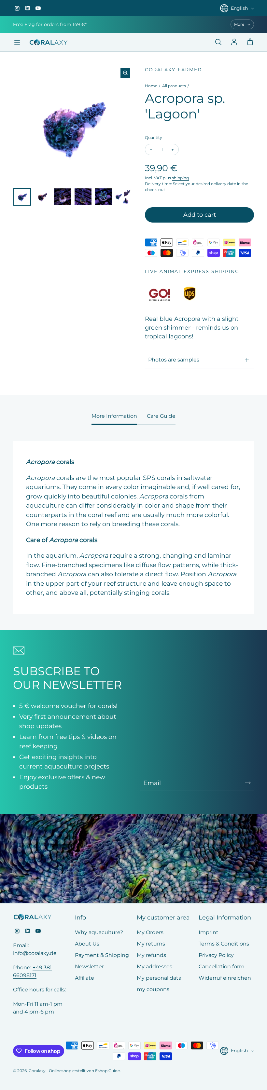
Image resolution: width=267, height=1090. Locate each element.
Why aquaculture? (99, 932)
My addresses (154, 966)
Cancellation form (222, 966)
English (239, 8)
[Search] (218, 42)
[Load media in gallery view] (22, 196)
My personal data (159, 978)
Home (151, 85)
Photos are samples (173, 360)
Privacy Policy (216, 955)
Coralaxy (37, 1070)
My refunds (151, 955)
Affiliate (84, 978)
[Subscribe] (248, 783)
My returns (151, 944)
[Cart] (250, 42)
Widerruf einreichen (225, 978)
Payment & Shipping (102, 955)
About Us (87, 944)
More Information (114, 416)
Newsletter (89, 966)
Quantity (153, 137)
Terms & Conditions (224, 944)
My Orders (150, 932)
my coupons (153, 989)
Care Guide (161, 416)
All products (174, 85)
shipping (180, 177)
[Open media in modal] (125, 73)
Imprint (208, 932)
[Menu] (17, 42)
